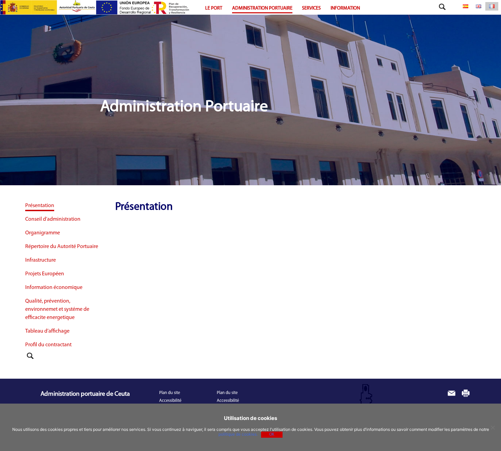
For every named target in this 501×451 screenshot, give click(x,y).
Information (345, 8)
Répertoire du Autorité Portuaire (61, 246)
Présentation (39, 205)
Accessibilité (170, 400)
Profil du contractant (48, 345)
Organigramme (42, 233)
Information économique (53, 287)
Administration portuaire (262, 8)
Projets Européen (44, 274)
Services (311, 8)
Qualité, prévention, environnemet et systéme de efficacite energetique (57, 309)
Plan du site (169, 393)
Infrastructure (40, 260)
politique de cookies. (238, 434)
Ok (271, 435)
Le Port (213, 8)
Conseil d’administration (52, 219)
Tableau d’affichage (47, 331)
